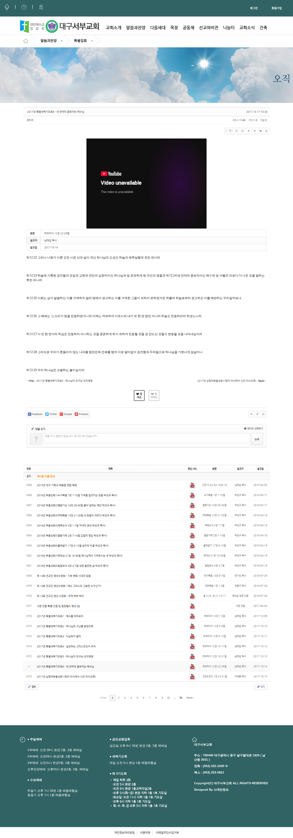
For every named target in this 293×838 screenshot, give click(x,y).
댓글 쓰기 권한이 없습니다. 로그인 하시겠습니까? (71, 436)
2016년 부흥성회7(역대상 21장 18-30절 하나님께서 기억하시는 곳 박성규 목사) (79, 555)
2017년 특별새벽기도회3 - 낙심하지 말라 (59, 636)
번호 (29, 468)
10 (168, 697)
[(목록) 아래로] (255, 131)
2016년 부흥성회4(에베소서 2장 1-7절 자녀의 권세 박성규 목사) (71, 525)
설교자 (240, 468)
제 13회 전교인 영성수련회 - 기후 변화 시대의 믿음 (64, 575)
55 (181, 697)
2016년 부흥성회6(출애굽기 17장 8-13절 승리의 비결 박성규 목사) (73, 545)
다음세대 (158, 27)
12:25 (33, 298)
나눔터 (229, 27)
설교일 (260, 468)
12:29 (33, 370)
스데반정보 (221, 789)
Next (190, 697)
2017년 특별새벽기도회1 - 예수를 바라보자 (60, 616)
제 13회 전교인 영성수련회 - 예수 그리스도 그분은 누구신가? (69, 585)
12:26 (33, 316)
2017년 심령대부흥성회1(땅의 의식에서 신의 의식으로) (66, 676)
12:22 (33, 257)
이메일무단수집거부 (167, 832)
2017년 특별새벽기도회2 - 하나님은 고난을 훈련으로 (65, 626)
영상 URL (192, 468)
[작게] (243, 131)
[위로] (249, 131)
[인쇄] (267, 131)
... (174, 697)
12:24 (173, 275)
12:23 (33, 275)
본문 (214, 468)
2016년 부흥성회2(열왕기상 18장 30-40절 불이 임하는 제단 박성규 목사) (76, 505)
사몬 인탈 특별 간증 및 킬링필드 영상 (57, 606)
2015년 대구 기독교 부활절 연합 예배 (57, 485)
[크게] (237, 131)
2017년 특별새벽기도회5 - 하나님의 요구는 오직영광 (65, 656)
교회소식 (247, 27)
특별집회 (80, 41)
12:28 (33, 352)
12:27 (33, 334)
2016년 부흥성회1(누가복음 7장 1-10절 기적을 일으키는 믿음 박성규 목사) (77, 495)
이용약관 (145, 832)
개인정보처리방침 (124, 832)
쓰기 (262, 686)
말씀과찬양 (135, 27)
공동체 (188, 27)
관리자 (30, 120)
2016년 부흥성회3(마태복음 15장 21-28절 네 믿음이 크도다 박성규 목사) (76, 515)
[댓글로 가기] (261, 131)
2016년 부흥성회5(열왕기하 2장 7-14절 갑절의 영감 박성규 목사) (72, 535)
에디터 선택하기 (255, 428)
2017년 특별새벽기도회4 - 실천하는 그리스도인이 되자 (66, 646)
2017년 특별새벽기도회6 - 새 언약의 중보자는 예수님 (55, 111)
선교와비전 (208, 27)
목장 (174, 27)
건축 (263, 27)
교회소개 (113, 27)
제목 (110, 468)
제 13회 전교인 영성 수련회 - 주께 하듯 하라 (60, 595)
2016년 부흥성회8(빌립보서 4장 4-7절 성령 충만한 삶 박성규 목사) (73, 565)
